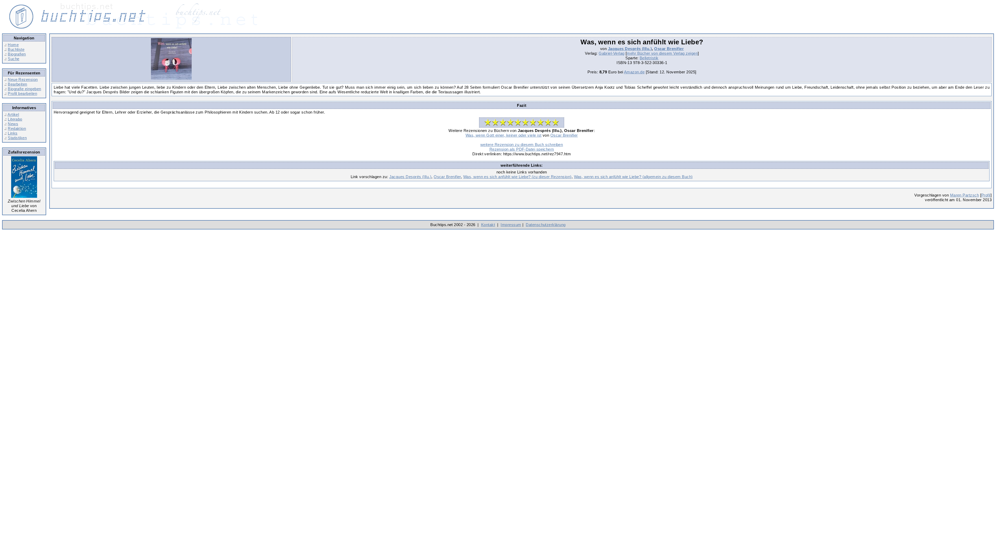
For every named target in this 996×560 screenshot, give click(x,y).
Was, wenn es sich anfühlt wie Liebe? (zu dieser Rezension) (517, 176)
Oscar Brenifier (669, 48)
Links (12, 133)
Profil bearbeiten (22, 93)
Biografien (17, 54)
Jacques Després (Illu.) (630, 48)
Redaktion (17, 128)
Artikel (13, 114)
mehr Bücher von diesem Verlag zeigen (662, 53)
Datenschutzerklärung (545, 224)
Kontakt (488, 224)
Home (13, 45)
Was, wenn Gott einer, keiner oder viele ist (504, 135)
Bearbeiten (17, 84)
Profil (986, 195)
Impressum (511, 224)
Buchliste (16, 49)
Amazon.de (634, 72)
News (13, 124)
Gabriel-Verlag (611, 53)
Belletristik (649, 58)
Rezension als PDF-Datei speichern (521, 149)
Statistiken (17, 138)
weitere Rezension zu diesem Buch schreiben (521, 144)
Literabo (15, 119)
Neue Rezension (23, 79)
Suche (13, 59)
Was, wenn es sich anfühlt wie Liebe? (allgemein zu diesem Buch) (633, 176)
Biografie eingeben (24, 89)
